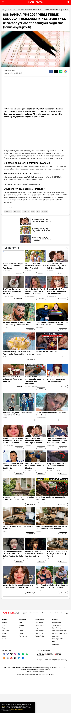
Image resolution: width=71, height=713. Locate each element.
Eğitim (33, 211)
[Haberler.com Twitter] (11, 653)
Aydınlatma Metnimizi (16, 709)
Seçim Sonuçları (40, 628)
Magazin (4, 628)
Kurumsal (55, 619)
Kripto (4, 633)
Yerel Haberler (23, 636)
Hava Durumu (39, 622)
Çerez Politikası (56, 628)
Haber (29, 671)
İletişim (56, 612)
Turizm (21, 630)
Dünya (4, 638)
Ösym (38, 211)
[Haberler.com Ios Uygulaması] (40, 654)
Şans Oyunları (40, 630)
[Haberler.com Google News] (3, 653)
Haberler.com (40, 619)
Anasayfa (4, 10)
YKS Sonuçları (8, 211)
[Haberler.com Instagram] (15, 653)
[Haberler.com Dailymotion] (23, 658)
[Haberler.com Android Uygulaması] (49, 654)
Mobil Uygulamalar (57, 638)
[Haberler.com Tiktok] (15, 658)
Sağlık (20, 622)
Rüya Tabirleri (39, 633)
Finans (21, 628)
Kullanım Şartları (56, 622)
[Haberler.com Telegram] (19, 658)
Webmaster (55, 636)
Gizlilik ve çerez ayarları (22, 674)
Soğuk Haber (26, 211)
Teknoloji (21, 625)
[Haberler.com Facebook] (7, 653)
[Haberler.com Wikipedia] (7, 658)
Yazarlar (21, 633)
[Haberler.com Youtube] (11, 658)
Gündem (12, 10)
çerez (3, 706)
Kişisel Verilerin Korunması (59, 630)
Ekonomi (4, 622)
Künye (62, 612)
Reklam (51, 612)
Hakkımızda (45, 612)
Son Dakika (44, 211)
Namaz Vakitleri (40, 625)
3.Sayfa (4, 636)
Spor (3, 625)
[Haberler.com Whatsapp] (23, 653)
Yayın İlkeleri (67, 612)
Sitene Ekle (55, 644)
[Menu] (2, 2)
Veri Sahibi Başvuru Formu (59, 633)
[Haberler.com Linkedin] (19, 653)
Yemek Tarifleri (40, 636)
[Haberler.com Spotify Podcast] (27, 653)
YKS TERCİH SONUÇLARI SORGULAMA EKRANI (22, 184)
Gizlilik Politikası (56, 625)
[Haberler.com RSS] (3, 658)
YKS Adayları (17, 211)
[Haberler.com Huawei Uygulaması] (58, 654)
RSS (53, 641)
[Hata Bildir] (32, 674)
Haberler (4, 619)
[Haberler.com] (11, 613)
